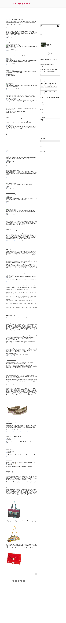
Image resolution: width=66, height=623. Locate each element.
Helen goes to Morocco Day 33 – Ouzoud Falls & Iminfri (48, 59)
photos (56, 89)
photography (51, 89)
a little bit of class (11, 473)
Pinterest (41, 37)
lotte (46, 88)
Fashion (43, 122)
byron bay (53, 81)
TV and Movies (44, 131)
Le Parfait (12, 261)
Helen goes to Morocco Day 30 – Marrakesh (47, 64)
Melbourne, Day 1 (10, 315)
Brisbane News (34, 483)
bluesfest (42, 81)
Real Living (35, 348)
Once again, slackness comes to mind (16, 19)
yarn (41, 94)
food (42, 114)
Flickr (41, 32)
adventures (42, 99)
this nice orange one (29, 269)
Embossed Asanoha (29, 426)
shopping (50, 91)
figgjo (56, 83)
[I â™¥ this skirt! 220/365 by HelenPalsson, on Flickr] (10, 75)
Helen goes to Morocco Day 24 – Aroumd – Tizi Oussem (48, 74)
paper (47, 89)
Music (42, 89)
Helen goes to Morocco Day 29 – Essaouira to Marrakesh (49, 66)
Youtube (41, 36)
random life (46, 91)
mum (56, 88)
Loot (21, 448)
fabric (50, 83)
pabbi (44, 89)
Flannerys (8, 262)
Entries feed (42, 148)
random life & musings (43, 133)
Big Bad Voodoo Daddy (15, 157)
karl (54, 86)
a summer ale (24, 210)
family (53, 83)
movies (53, 88)
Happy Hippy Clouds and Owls (19, 242)
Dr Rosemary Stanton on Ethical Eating (23, 251)
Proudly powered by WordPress (34, 580)
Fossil (10, 545)
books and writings (48, 81)
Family (42, 120)
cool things (46, 83)
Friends (43, 123)
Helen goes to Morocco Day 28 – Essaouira (46, 67)
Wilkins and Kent (32, 387)
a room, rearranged (11, 230)
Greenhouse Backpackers (11, 360)
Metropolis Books (12, 417)
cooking (42, 83)
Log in (41, 146)
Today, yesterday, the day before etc (16, 118)
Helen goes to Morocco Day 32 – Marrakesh (47, 61)
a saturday (9, 249)
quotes (42, 91)
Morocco (49, 88)
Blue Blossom (33, 427)
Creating (41, 109)
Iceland (48, 86)
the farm (54, 91)
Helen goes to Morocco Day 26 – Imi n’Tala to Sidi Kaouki (48, 71)
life (56, 86)
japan (51, 86)
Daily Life (41, 119)
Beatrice (17, 489)
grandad (42, 86)
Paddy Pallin (13, 392)
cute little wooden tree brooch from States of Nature (26, 388)
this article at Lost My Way (29, 390)
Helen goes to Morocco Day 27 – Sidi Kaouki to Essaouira (49, 69)
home (45, 86)
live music (42, 88)
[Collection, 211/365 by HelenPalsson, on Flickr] (10, 107)
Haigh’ (15, 47)
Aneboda (30, 267)
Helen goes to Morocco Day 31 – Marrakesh (47, 62)
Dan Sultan (12, 85)
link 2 (28, 102)
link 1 (26, 102)
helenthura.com (21, 3)
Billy (15, 268)
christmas (57, 81)
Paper (42, 115)
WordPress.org (42, 151)
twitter (41, 34)
